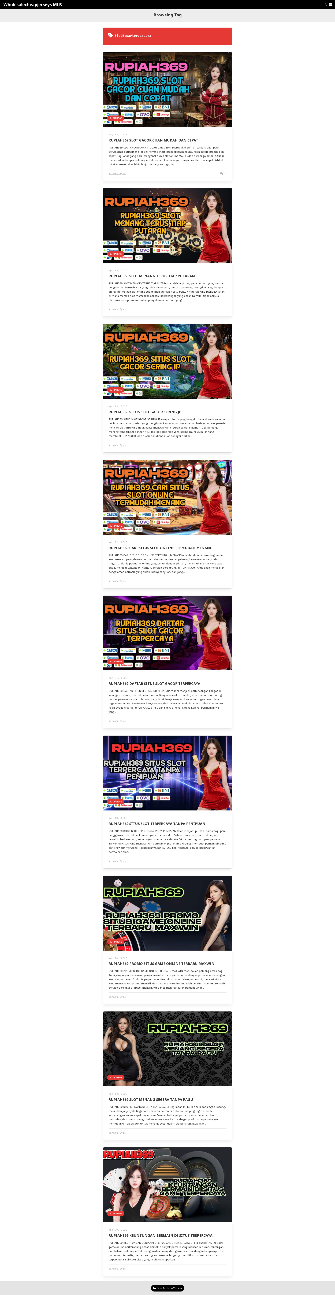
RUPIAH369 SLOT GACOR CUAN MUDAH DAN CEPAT (153, 140)
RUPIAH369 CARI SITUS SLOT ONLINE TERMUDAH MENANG (161, 547)
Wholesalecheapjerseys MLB (32, 4)
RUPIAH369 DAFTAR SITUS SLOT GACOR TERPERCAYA (154, 683)
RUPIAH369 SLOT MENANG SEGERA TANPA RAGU (151, 1099)
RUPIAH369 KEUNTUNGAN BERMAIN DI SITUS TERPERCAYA (161, 1235)
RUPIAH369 (115, 118)
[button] (330, 4)
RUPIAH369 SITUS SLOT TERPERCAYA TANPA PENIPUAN (157, 823)
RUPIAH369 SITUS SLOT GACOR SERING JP (145, 412)
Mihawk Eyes (117, 173)
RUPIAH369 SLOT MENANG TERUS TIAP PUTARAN (152, 276)
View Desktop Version (169, 1288)
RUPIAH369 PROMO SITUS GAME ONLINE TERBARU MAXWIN (161, 963)
